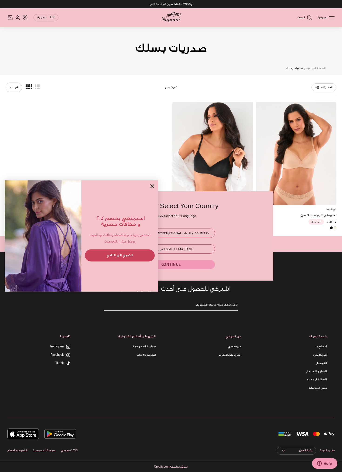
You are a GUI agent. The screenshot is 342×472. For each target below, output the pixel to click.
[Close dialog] (152, 186)
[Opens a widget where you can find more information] (324, 464)
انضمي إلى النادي (120, 255)
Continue (171, 264)
